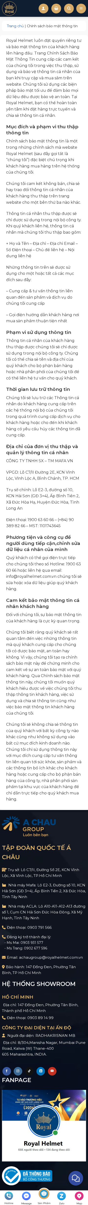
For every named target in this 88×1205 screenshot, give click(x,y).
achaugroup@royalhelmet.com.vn (51, 957)
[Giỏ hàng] (56, 8)
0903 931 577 (32, 942)
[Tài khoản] (43, 8)
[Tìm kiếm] (69, 8)
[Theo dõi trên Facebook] (6, 1071)
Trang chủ (15, 26)
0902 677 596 (35, 948)
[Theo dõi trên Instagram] (18, 1071)
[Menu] (81, 8)
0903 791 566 (39, 927)
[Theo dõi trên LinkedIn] (40, 1071)
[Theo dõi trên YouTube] (52, 1071)
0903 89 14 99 (40, 1017)
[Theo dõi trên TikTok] (29, 1071)
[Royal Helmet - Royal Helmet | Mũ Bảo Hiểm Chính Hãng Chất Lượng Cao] (9, 8)
